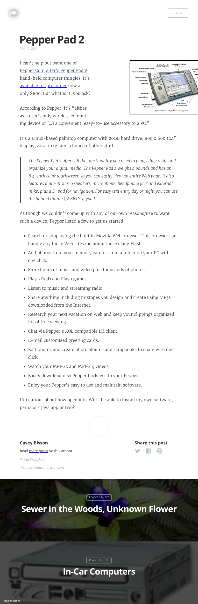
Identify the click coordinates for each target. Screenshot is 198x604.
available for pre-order (43, 85)
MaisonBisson (12, 600)
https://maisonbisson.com (43, 467)
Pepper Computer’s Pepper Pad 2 (53, 70)
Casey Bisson (34, 443)
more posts (38, 451)
